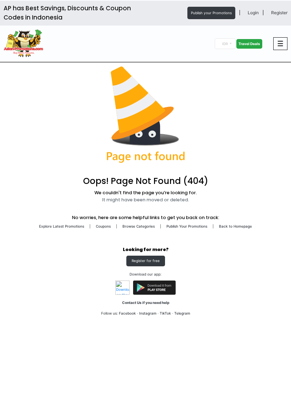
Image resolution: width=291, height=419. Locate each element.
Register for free (146, 261)
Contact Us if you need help (145, 302)
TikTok (165, 313)
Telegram (182, 313)
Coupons (103, 226)
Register (278, 12)
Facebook (127, 313)
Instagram (148, 313)
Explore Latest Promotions (61, 226)
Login (253, 12)
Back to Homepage (235, 226)
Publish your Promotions (211, 13)
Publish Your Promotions (186, 226)
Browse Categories (138, 226)
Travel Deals (249, 44)
